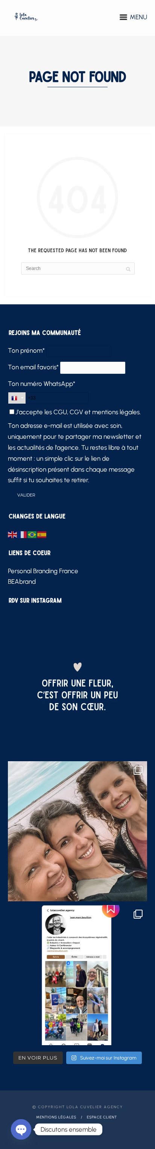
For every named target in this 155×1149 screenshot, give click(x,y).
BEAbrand (22, 581)
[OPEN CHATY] (21, 1129)
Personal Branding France (43, 571)
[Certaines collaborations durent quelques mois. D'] (77, 975)
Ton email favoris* (33, 367)
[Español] (42, 534)
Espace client (102, 1117)
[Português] (32, 534)
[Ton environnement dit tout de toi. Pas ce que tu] (77, 831)
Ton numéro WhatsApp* (41, 383)
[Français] (22, 534)
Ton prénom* (26, 350)
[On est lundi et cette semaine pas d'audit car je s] (77, 688)
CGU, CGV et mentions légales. (97, 412)
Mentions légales (56, 1117)
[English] (13, 534)
